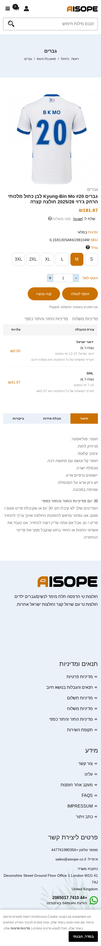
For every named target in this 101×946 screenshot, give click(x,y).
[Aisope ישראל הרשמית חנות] (82, 8)
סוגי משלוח (61, 219)
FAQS (87, 795)
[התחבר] (26, 9)
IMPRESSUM (80, 806)
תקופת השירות (80, 730)
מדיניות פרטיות (80, 676)
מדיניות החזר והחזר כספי (46, 319)
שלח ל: (84, 219)
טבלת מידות (52, 418)
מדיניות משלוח (83, 319)
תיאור (84, 418)
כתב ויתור (84, 817)
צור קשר (85, 763)
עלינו (89, 774)
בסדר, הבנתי (83, 936)
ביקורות (18, 418)
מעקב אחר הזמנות (77, 785)
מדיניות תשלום (80, 698)
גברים (92, 189)
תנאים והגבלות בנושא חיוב (69, 687)
